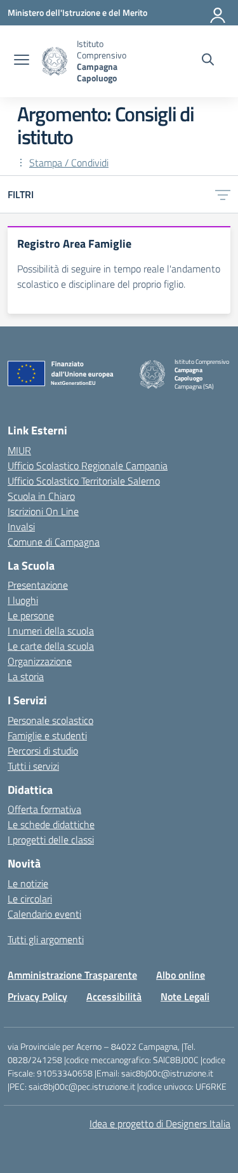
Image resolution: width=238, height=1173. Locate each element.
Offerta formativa (44, 809)
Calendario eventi (44, 914)
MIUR (19, 450)
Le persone (31, 615)
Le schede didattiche (51, 824)
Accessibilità (114, 996)
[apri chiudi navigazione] (21, 61)
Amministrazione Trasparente (72, 974)
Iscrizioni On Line (43, 511)
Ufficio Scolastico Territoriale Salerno (84, 480)
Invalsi (21, 526)
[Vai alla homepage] (54, 61)
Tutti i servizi (33, 766)
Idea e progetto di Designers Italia (159, 1123)
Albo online (180, 974)
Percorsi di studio (43, 750)
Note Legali (185, 996)
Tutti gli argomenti (46, 939)
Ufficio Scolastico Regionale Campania (88, 465)
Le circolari (30, 898)
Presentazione (38, 585)
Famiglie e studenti (47, 735)
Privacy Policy (37, 996)
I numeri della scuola (51, 630)
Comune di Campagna (54, 541)
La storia (26, 676)
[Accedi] (218, 12)
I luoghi (23, 600)
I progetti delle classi (51, 839)
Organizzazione (40, 661)
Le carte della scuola (51, 646)
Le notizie (28, 883)
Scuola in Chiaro (41, 496)
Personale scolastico (50, 720)
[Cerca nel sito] (208, 61)
